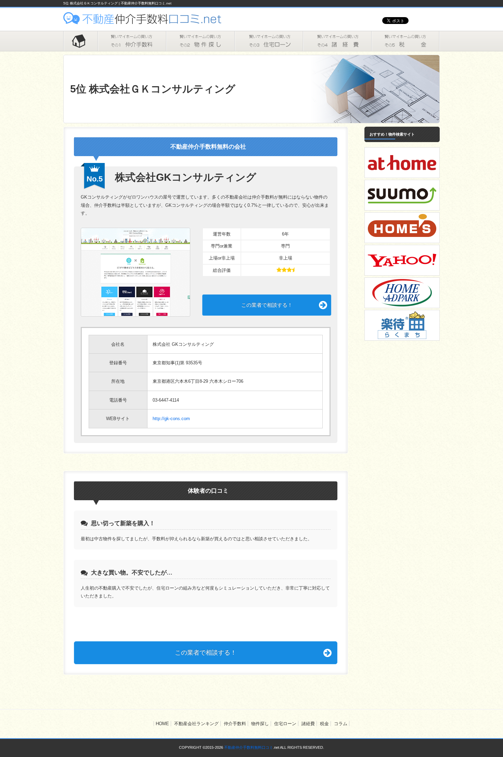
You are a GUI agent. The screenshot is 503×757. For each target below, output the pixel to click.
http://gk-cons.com (171, 418)
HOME (80, 41)
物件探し (200, 41)
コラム (340, 723)
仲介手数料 (132, 41)
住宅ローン (268, 41)
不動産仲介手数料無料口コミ (248, 747)
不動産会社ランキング (196, 723)
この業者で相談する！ (267, 305)
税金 (405, 41)
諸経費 (337, 41)
